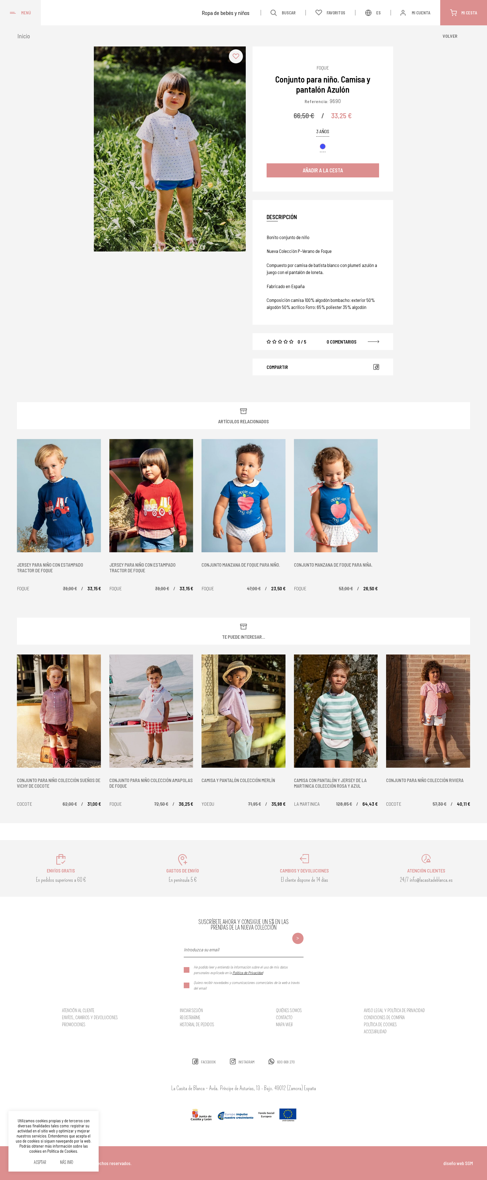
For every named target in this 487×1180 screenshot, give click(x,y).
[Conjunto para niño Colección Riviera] (428, 711)
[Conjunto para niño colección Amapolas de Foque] (151, 711)
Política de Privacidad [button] (248, 972)
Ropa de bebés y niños (225, 12)
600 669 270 (286, 1062)
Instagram (246, 1062)
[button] (236, 56)
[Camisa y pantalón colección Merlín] (243, 711)
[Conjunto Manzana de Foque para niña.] (336, 495)
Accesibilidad (375, 1031)
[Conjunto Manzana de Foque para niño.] (243, 495)
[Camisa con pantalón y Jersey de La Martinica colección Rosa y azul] (336, 711)
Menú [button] (26, 12)
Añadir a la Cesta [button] (323, 170)
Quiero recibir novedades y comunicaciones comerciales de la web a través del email (247, 985)
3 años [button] (322, 131)
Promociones (73, 1024)
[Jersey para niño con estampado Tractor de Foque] (59, 495)
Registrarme (190, 1017)
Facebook (376, 367)
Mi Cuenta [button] (421, 12)
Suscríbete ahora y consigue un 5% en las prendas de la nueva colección (243, 924)
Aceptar (40, 1163)
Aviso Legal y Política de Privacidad (394, 1010)
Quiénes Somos (289, 1010)
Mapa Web (284, 1024)
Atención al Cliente (78, 1010)
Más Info (66, 1163)
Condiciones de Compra (384, 1017)
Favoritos (336, 12)
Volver (450, 36)
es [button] (378, 12)
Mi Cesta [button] (469, 12)
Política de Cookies (380, 1024)
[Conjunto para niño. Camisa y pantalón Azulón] (170, 148)
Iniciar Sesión (191, 1010)
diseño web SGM (458, 1163)
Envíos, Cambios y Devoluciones (90, 1017)
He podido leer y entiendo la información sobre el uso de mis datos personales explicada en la (241, 970)
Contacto (284, 1017)
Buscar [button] (289, 12)
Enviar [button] (298, 938)
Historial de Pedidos (197, 1024)
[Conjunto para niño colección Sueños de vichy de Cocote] (59, 711)
